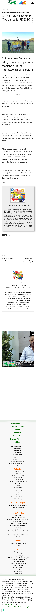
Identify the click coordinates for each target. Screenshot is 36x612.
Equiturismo (18, 477)
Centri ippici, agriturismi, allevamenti (18, 519)
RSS (17, 465)
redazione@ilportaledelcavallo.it (11, 607)
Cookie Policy (17, 459)
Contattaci (17, 448)
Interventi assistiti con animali (18, 481)
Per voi (10, 12)
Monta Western (18, 489)
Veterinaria (18, 537)
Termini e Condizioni (17, 461)
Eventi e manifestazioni (19, 12)
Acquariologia (18, 556)
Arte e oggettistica (18, 561)
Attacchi (18, 473)
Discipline (10, 9)
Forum (18, 545)
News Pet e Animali (18, 491)
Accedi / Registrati (17, 446)
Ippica (18, 485)
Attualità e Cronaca (18, 475)
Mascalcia (18, 527)
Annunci (17, 433)
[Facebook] (4, 27)
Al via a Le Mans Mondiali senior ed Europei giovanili (8, 261)
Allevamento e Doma (18, 471)
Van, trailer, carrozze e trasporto (18, 535)
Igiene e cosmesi (18, 521)
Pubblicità (17, 452)
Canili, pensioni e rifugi (19, 563)
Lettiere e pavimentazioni (18, 525)
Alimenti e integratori (18, 517)
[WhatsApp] (18, 27)
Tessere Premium (17, 423)
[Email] (22, 27)
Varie (18, 495)
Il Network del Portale (10, 23)
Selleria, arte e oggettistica (18, 533)
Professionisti (18, 529)
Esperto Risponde (17, 439)
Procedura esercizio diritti (17, 463)
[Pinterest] (13, 27)
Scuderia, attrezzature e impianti (18, 531)
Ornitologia (18, 569)
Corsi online (17, 436)
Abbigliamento (18, 515)
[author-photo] (18, 280)
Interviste (18, 483)
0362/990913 (8, 605)
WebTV (17, 430)
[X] (9, 27)
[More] (32, 27)
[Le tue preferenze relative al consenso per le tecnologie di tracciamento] (3, 610)
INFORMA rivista (17, 427)
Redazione (17, 450)
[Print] (27, 27)
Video (17, 442)
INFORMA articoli (18, 479)
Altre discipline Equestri (18, 499)
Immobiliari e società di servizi (18, 523)
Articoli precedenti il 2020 (18, 543)
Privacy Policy (17, 457)
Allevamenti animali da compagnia (18, 558)
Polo (27, 12)
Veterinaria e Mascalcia (18, 497)
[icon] (32, 3)
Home (4, 9)
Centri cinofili (18, 565)
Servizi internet (17, 454)
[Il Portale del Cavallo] (13, 2)
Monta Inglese (18, 487)
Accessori (19, 554)
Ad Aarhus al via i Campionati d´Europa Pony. (27, 261)
